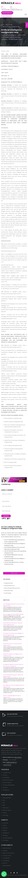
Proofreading (7, 593)
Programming (6, 860)
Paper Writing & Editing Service (12, 588)
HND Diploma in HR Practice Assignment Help (14, 459)
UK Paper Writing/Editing (8, 785)
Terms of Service (7, 764)
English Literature (7, 848)
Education (5, 850)
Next (8, 51)
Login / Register (6, 16)
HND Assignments (7, 797)
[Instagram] (17, 873)
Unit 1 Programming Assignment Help (13, 445)
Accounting (5, 823)
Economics (5, 828)
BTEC (4, 800)
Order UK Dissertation (8, 780)
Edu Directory (6, 790)
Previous (3, 51)
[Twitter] (14, 873)
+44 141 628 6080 (12, 760)
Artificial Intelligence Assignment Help (12, 26)
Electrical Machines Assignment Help (12, 418)
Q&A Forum (6, 600)
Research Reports (7, 782)
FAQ (27, 25)
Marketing (5, 835)
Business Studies (7, 810)
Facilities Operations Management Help (13, 421)
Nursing (4, 812)
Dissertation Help (8, 590)
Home (2, 24)
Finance (4, 825)
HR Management (7, 865)
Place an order (14, 573)
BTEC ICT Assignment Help (10, 462)
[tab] (14, 579)
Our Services (6, 579)
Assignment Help (8, 24)
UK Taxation (5, 840)
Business (5, 863)
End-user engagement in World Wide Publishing (13, 614)
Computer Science (7, 855)
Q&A (21, 754)
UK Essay (5, 775)
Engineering (5, 807)
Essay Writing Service (9, 585)
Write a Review (17, 757)
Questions (5, 787)
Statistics (5, 830)
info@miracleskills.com (16, 9)
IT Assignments (6, 858)
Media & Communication (8, 853)
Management (6, 833)
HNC (4, 802)
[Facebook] (11, 873)
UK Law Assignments (8, 838)
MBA (4, 805)
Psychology (5, 815)
